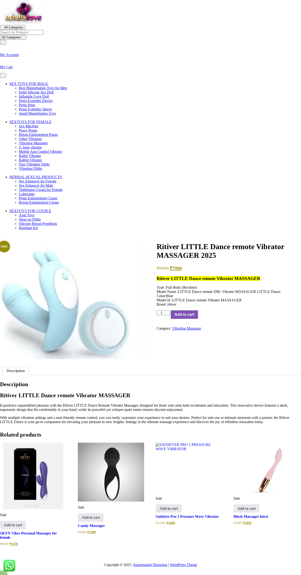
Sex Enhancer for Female (37, 181)
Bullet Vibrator (30, 156)
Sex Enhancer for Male (36, 185)
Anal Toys (26, 215)
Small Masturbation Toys (37, 113)
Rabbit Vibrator (30, 160)
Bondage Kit (28, 228)
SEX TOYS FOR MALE (28, 84)
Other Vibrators (30, 139)
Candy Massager (91, 526)
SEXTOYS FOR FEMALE (30, 122)
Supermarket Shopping (150, 565)
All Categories (13, 27)
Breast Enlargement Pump (38, 135)
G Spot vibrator (30, 147)
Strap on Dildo (30, 219)
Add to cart (184, 314)
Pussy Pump (28, 130)
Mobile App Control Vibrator (40, 152)
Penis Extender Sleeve (35, 109)
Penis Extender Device (36, 101)
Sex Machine (28, 126)
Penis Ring (27, 105)
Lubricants (27, 194)
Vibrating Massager (33, 143)
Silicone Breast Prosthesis (38, 224)
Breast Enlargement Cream (39, 202)
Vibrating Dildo (30, 168)
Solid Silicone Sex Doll (36, 92)
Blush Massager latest (251, 516)
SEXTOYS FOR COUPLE (30, 211)
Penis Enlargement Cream (38, 198)
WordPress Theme (183, 565)
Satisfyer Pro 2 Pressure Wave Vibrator (187, 516)
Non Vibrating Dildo (34, 164)
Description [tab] (16, 371)
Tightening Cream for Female (41, 190)
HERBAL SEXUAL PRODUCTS (35, 177)
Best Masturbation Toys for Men (43, 88)
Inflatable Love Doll (34, 96)
